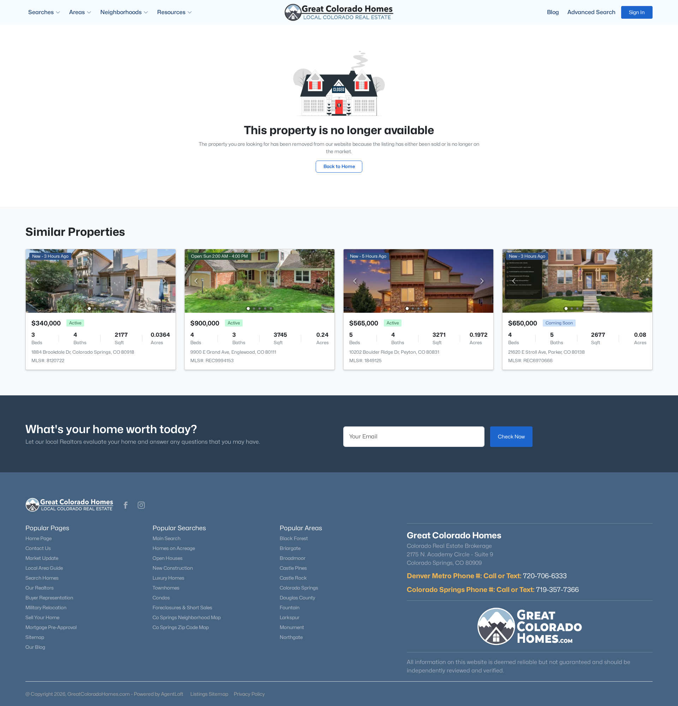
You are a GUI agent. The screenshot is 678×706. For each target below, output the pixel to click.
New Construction (173, 568)
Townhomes (166, 588)
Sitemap (34, 637)
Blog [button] (553, 12)
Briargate (290, 548)
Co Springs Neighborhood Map (187, 617)
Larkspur (289, 617)
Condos (161, 597)
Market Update (41, 558)
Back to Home (339, 166)
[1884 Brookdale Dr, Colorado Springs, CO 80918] (101, 280)
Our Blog (35, 647)
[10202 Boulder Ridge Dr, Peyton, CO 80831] (418, 280)
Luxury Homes (168, 578)
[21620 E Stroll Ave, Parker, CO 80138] (577, 280)
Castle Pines (293, 568)
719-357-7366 (557, 589)
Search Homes (42, 578)
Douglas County (297, 597)
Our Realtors (39, 588)
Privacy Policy (249, 694)
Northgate (291, 637)
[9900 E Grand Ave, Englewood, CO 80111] (259, 280)
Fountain (289, 607)
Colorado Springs (299, 588)
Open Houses (168, 558)
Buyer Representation (49, 597)
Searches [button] (41, 12)
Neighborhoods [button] (121, 12)
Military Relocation (45, 607)
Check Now (511, 436)
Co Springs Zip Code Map (181, 627)
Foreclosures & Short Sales (182, 607)
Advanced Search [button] (591, 12)
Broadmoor (292, 558)
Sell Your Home (42, 617)
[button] (125, 505)
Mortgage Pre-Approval (51, 627)
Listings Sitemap (209, 694)
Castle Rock (293, 578)
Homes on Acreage (174, 548)
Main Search (166, 538)
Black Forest (294, 538)
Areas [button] (77, 12)
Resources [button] (171, 12)
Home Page (38, 538)
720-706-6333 (545, 576)
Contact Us (38, 548)
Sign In (637, 12)
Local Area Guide (44, 568)
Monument (292, 627)
